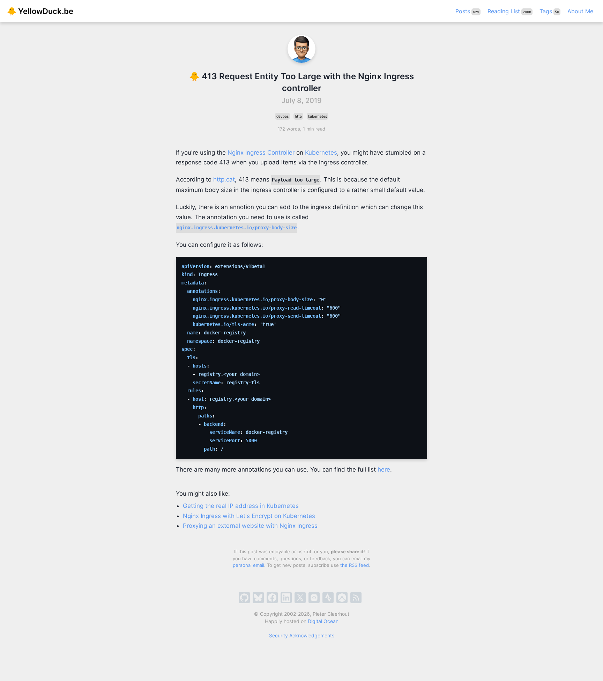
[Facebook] (272, 597)
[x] (300, 597)
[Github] (244, 597)
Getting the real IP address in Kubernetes (241, 505)
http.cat (224, 179)
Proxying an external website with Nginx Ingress (250, 525)
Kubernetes (321, 152)
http (298, 116)
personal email (248, 565)
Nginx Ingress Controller (261, 152)
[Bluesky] (258, 597)
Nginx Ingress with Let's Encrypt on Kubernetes (249, 515)
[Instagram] (314, 597)
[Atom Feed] (356, 597)
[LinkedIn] (286, 597)
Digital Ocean (323, 621)
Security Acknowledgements (301, 635)
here (384, 469)
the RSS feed (354, 565)
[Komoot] (342, 597)
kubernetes (317, 116)
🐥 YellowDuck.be (40, 11)
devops (282, 116)
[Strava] (328, 597)
